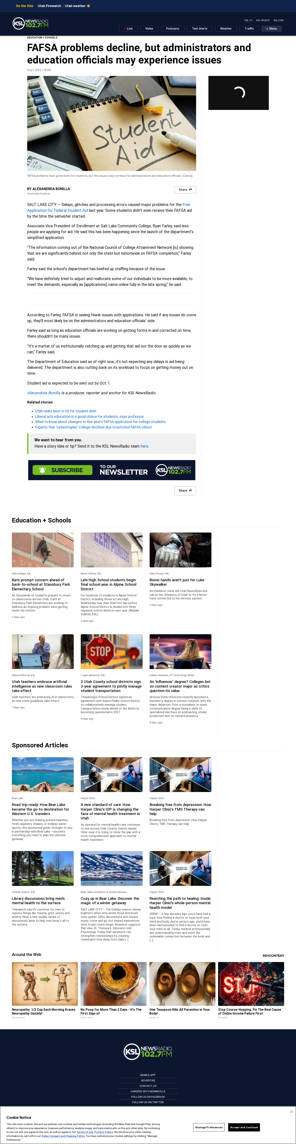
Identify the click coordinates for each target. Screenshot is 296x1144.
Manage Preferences (208, 1127)
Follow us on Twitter (148, 1102)
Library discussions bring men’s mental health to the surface (38, 900)
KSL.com (279, 20)
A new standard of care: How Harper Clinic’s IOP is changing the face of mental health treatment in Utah (110, 811)
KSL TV (248, 20)
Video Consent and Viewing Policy (63, 1136)
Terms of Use (84, 1132)
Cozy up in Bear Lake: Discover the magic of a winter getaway (110, 900)
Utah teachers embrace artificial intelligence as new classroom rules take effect (42, 686)
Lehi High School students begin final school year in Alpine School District (108, 584)
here (144, 446)
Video (149, 28)
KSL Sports (262, 20)
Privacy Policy (103, 1132)
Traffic (249, 28)
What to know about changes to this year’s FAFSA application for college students (100, 422)
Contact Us (148, 1085)
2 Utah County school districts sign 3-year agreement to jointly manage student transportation (111, 686)
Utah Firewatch (49, 6)
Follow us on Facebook (148, 1096)
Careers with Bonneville (148, 1091)
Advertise (148, 1080)
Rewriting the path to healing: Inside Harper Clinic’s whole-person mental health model (180, 903)
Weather (226, 28)
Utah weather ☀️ (77, 6)
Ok (291, 1111)
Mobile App (148, 1075)
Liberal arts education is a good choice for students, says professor (89, 417)
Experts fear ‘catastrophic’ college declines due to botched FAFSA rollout (93, 427)
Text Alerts (199, 28)
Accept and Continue (244, 1127)
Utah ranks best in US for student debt (65, 411)
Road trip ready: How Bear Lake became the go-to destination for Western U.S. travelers (40, 809)
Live (129, 28)
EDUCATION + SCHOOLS (42, 37)
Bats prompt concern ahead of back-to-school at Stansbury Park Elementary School (41, 584)
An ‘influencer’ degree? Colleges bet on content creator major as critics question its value (180, 686)
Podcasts (172, 28)
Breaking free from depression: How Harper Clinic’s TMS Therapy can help (180, 809)
